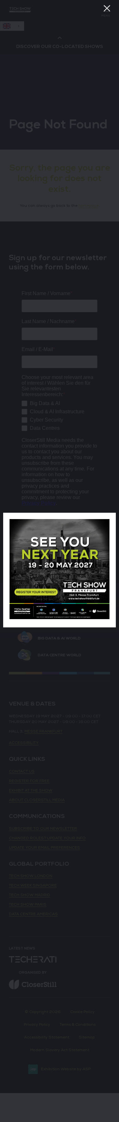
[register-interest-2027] (59, 618)
